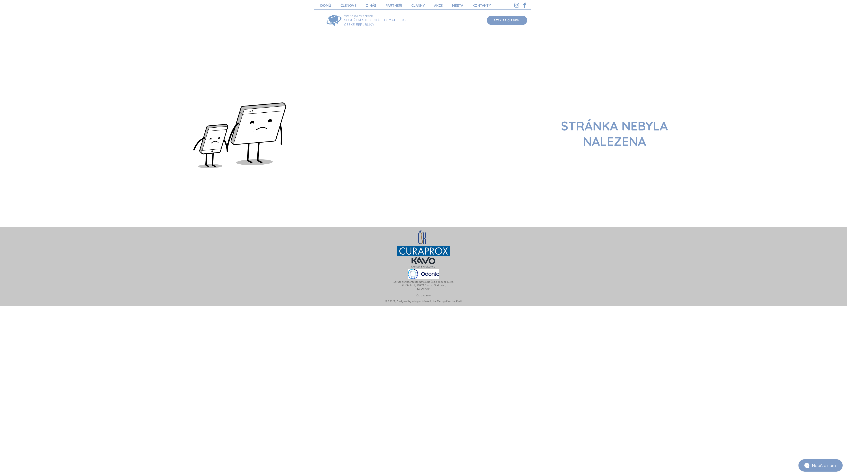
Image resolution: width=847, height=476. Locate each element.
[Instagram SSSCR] (516, 5)
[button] (348, 5)
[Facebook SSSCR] (524, 5)
